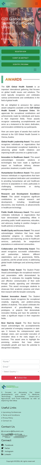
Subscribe (21, 378)
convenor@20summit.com (13, 431)
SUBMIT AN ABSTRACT (20, 58)
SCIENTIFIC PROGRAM (20, 64)
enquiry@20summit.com (12, 434)
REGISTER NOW (20, 51)
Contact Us (7, 421)
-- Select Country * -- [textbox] (10, 372)
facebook (9, 445)
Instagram (8, 451)
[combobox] (20, 372)
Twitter (7, 448)
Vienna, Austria (10, 39)
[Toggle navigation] (36, 3)
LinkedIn (7, 454)
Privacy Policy (8, 418)
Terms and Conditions (11, 415)
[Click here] (8, 4)
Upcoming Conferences (12, 412)
